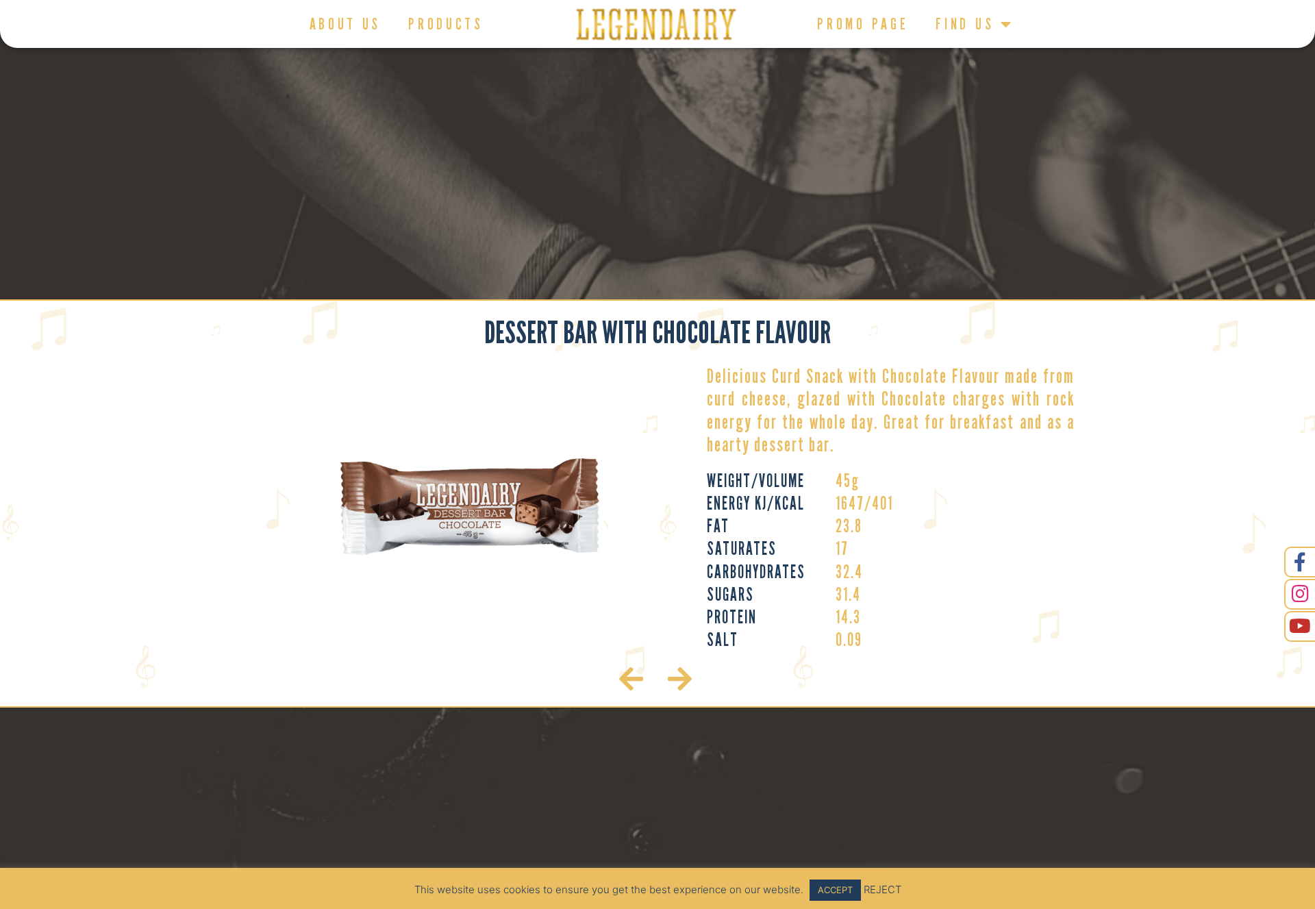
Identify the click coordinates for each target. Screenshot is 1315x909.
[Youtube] (1299, 626)
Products (446, 24)
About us (345, 24)
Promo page (862, 24)
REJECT (882, 889)
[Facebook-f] (1299, 562)
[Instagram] (1299, 594)
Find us (965, 24)
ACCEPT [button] (835, 889)
